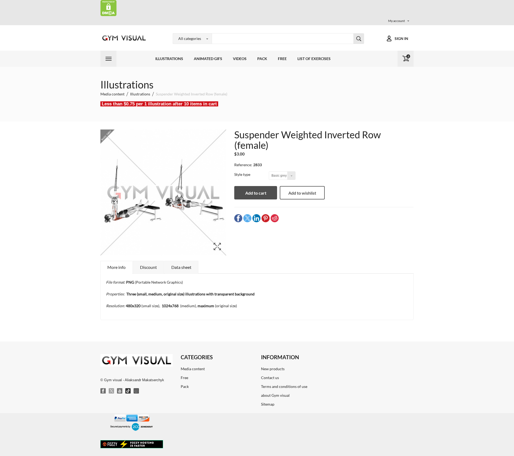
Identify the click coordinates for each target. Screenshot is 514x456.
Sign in (401, 38)
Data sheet (181, 267)
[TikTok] (128, 391)
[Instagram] (136, 391)
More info (116, 267)
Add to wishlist (302, 192)
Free (282, 58)
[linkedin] (256, 218)
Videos (240, 58)
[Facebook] (103, 391)
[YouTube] (120, 391)
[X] (112, 391)
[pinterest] (266, 218)
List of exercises (314, 58)
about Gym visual (275, 395)
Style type (242, 174)
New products (273, 368)
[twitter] (247, 218)
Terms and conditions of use (284, 386)
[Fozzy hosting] (131, 444)
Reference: (243, 164)
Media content (193, 368)
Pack (262, 58)
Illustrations (169, 58)
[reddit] (275, 218)
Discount (148, 267)
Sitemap (267, 404)
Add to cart (255, 192)
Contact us (270, 377)
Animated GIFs (208, 58)
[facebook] (238, 218)
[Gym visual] (123, 38)
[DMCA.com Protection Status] (108, 8)
